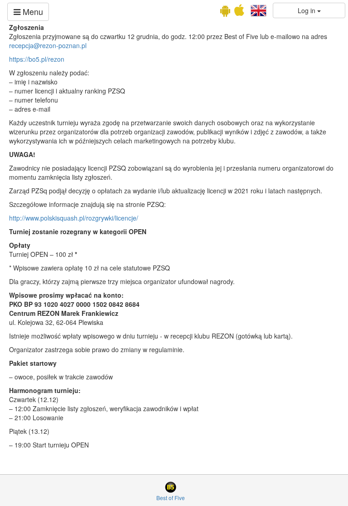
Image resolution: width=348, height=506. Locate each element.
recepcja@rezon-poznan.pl (48, 45)
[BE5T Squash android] (225, 12)
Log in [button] (307, 10)
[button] (258, 9)
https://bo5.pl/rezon (36, 59)
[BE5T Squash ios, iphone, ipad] (239, 12)
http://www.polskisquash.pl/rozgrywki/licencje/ (73, 217)
